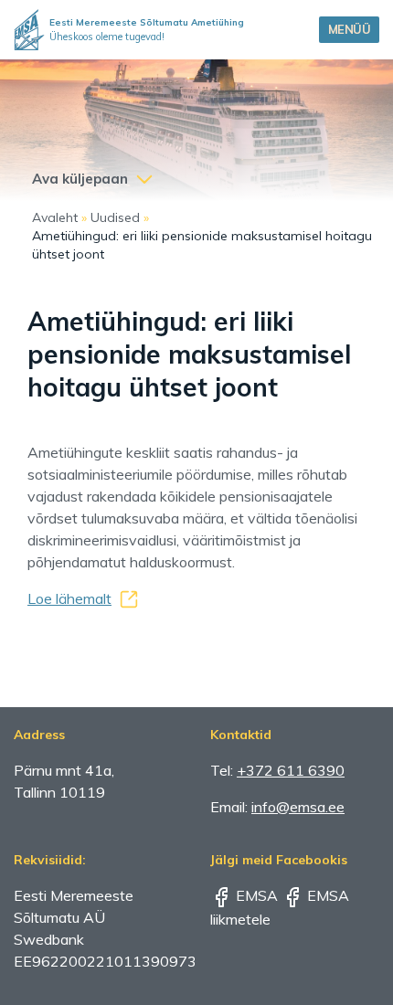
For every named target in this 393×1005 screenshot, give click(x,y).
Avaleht (55, 217)
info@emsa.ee (298, 807)
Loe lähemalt (69, 598)
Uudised (115, 217)
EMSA (255, 895)
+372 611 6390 (291, 770)
